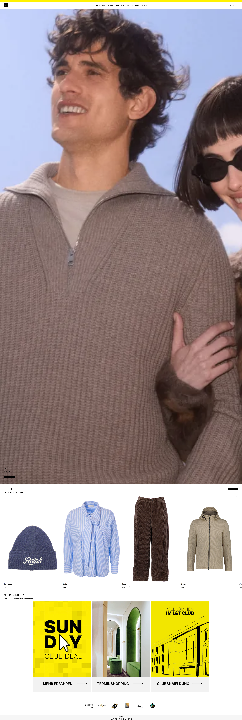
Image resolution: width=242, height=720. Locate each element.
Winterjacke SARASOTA (185, 585)
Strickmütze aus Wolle (8, 585)
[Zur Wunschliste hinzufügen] (59, 497)
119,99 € (64, 587)
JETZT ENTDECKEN (233, 489)
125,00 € (5, 587)
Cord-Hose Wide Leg (126, 585)
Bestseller (11, 489)
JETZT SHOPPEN (9, 477)
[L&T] (6, 5)
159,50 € (182, 587)
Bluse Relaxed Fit (66, 585)
